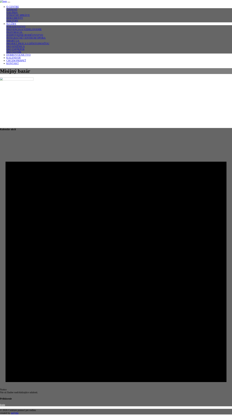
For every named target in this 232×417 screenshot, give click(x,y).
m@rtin (14, 413)
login (2, 404)
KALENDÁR (13, 57)
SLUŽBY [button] (11, 23)
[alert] (116, 264)
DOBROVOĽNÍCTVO (18, 55)
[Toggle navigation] (9, 2)
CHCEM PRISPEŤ (16, 60)
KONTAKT (12, 63)
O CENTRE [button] (12, 6)
